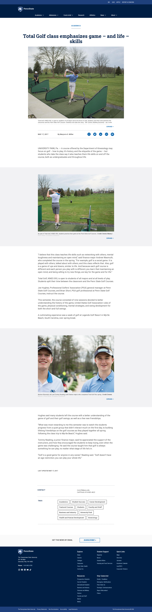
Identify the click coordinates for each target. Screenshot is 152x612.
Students (80, 507)
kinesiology (92, 518)
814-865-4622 (90, 492)
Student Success (78, 502)
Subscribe (89, 540)
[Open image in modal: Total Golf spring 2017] (76, 82)
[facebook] (89, 134)
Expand (109, 126)
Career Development (97, 502)
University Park (86, 512)
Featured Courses (66, 507)
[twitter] (94, 134)
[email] (106, 134)
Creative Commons (103, 124)
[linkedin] (100, 134)
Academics (76, 26)
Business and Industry (67, 512)
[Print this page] (112, 134)
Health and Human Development (71, 518)
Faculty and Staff (95, 507)
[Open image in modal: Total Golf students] (76, 363)
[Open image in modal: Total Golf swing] (76, 202)
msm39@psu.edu (83, 490)
